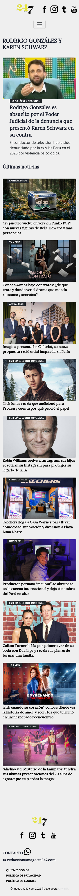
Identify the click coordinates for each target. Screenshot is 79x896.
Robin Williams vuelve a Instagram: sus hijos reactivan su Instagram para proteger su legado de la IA (39, 465)
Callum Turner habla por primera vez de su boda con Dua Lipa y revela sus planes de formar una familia (38, 650)
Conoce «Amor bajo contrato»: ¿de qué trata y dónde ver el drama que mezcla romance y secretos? (35, 290)
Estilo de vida (18, 479)
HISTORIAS (15, 541)
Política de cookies (21, 881)
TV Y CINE (14, 242)
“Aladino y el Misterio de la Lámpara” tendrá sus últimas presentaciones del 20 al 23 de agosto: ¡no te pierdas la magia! (39, 774)
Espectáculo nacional (26, 100)
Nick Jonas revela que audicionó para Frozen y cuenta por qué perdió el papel (36, 405)
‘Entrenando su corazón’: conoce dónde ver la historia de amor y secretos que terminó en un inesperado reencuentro (39, 712)
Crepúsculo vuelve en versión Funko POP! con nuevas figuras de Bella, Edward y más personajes (38, 228)
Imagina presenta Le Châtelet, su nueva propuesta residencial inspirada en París (36, 349)
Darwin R (62, 888)
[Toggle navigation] (39, 24)
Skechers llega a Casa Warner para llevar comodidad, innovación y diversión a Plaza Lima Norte (38, 527)
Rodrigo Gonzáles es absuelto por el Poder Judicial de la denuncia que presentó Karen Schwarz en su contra (42, 121)
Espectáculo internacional (26, 360)
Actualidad (16, 304)
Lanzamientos (18, 180)
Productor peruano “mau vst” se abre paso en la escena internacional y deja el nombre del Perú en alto (39, 589)
